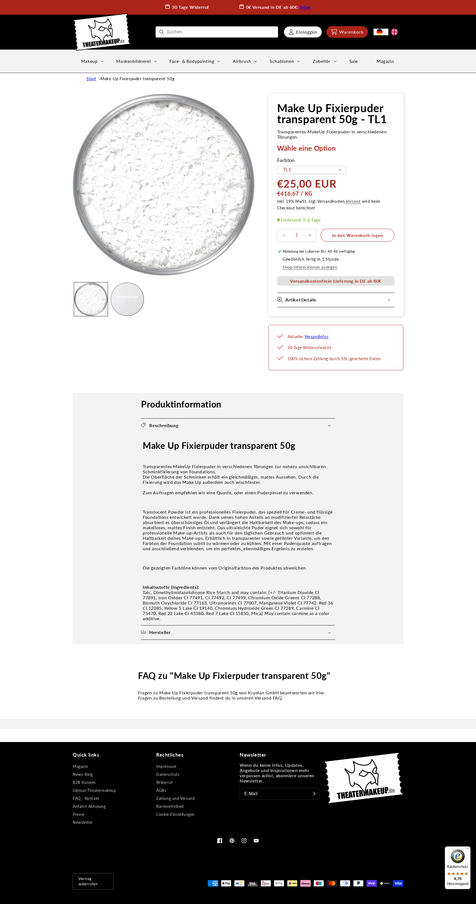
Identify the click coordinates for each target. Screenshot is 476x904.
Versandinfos (316, 336)
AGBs (161, 790)
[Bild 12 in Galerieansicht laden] (127, 299)
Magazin (80, 766)
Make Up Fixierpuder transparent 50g (137, 78)
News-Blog (83, 774)
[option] (395, 32)
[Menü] (467, 849)
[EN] (395, 32)
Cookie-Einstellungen (175, 814)
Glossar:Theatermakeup (94, 790)
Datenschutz (168, 774)
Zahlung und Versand (175, 798)
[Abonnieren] (314, 794)
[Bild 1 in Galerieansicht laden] (91, 299)
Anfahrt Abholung (89, 806)
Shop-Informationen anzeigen (310, 267)
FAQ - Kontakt (86, 798)
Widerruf (164, 782)
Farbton (286, 160)
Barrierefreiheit (170, 806)
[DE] (381, 32)
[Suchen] (162, 31)
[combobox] (217, 31)
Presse (79, 814)
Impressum (166, 766)
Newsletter (83, 822)
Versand (353, 201)
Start (91, 78)
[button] (347, 32)
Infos (305, 7)
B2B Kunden (84, 782)
